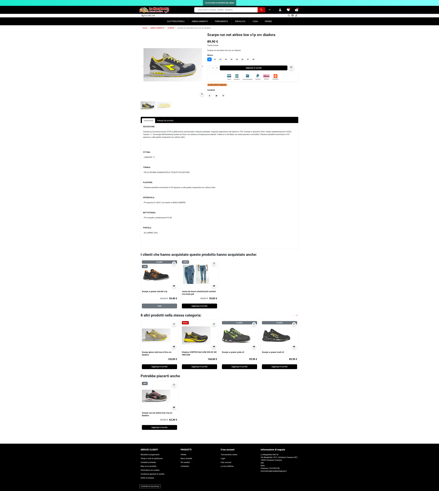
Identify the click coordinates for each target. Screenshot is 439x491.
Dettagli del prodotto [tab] (165, 120)
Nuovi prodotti (186, 458)
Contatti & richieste (148, 462)
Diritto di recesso (147, 478)
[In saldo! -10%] (156, 274)
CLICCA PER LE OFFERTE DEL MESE (219, 3)
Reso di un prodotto (148, 466)
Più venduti (185, 462)
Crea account (226, 462)
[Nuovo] (196, 335)
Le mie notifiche (227, 466)
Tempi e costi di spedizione (151, 458)
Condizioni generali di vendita (152, 474)
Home (144, 28)
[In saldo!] (236, 335)
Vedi (159, 306)
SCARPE (170, 28)
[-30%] (156, 396)
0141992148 (274, 468)
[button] (297, 10)
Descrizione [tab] (148, 120)
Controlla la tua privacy (150, 486)
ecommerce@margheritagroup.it (274, 471)
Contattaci (185, 466)
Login (223, 458)
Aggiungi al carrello (254, 68)
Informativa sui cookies (150, 470)
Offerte (183, 454)
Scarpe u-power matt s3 (273, 352)
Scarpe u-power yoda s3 (233, 352)
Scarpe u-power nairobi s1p (154, 291)
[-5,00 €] (196, 274)
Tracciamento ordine (229, 454)
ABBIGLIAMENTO (157, 28)
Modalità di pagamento (150, 454)
